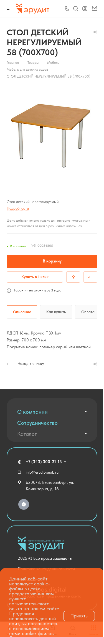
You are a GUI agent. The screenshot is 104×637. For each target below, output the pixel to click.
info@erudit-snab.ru (42, 472)
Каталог (27, 434)
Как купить (56, 312)
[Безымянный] (52, 136)
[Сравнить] (90, 277)
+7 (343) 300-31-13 (44, 461)
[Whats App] (23, 504)
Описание (22, 312)
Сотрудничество (37, 423)
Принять (79, 616)
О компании (32, 411)
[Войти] (84, 8)
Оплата (88, 312)
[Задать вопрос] (73, 277)
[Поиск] (75, 8)
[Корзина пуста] (94, 8)
